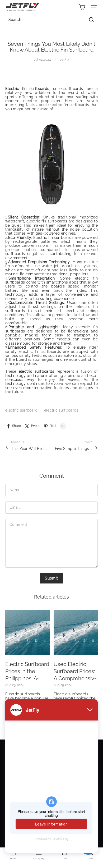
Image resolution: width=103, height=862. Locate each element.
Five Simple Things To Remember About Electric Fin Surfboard (73, 448)
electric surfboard (22, 410)
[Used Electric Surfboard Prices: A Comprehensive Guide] (76, 632)
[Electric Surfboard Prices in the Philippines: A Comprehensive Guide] (27, 632)
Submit (51, 578)
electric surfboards (61, 410)
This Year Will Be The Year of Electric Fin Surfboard (29, 448)
